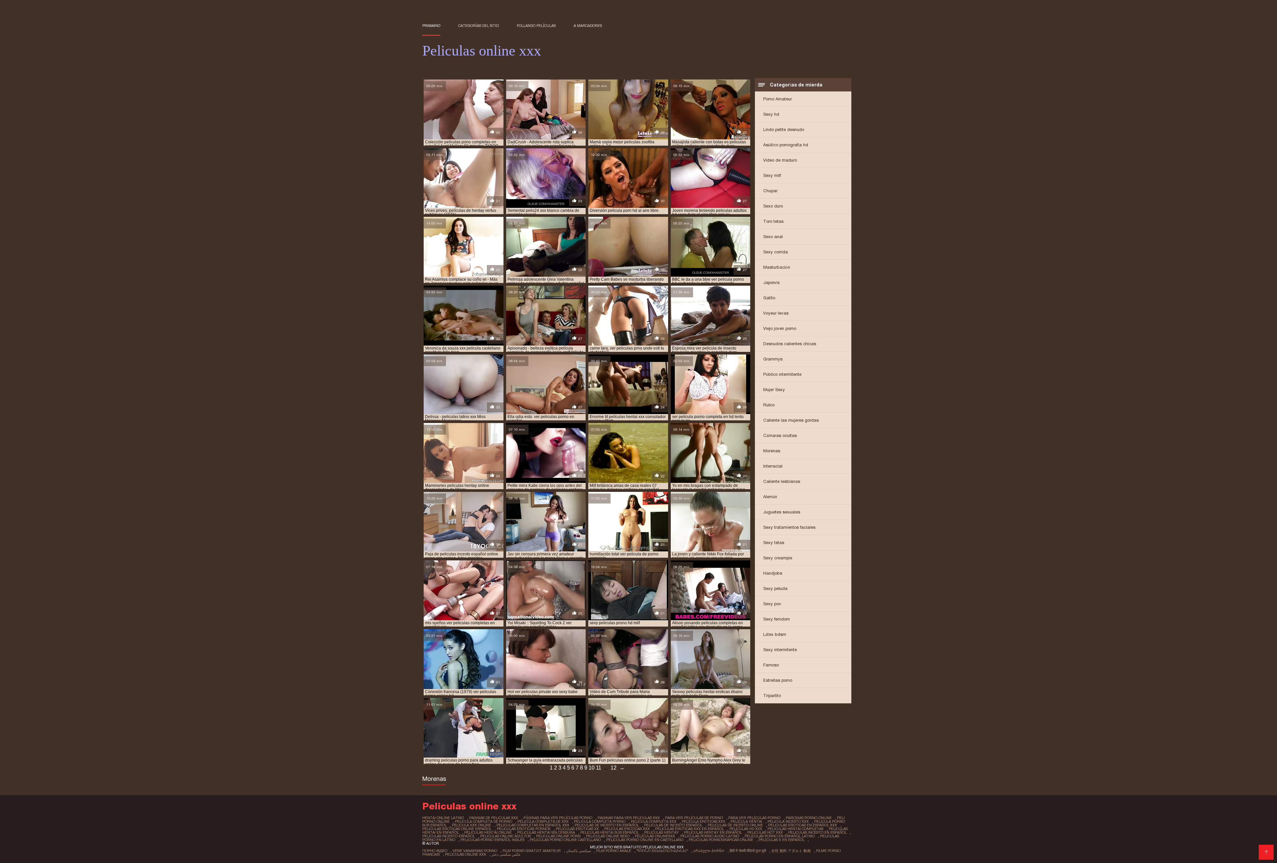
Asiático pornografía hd (785, 144)
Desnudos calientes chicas (789, 343)
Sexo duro (773, 206)
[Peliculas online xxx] (1266, 852)
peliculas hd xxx (745, 829)
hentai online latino (443, 818)
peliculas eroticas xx (577, 829)
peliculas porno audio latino (709, 836)
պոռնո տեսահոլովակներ (662, 851)
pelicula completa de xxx (543, 821)
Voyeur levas (775, 313)
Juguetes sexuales (781, 511)
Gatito (769, 297)
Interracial (772, 466)
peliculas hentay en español (713, 832)
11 (598, 768)
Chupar (770, 190)
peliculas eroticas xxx (627, 829)
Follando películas (536, 26)
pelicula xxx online (471, 825)
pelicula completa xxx (653, 821)
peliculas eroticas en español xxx (802, 825)
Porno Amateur (777, 98)
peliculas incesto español (448, 836)
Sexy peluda (775, 588)
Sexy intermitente (780, 649)
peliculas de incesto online (735, 825)
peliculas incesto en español (817, 832)
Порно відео (434, 851)
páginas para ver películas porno (557, 818)
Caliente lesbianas (781, 481)
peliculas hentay (661, 832)
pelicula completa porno (600, 821)
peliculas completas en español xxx (533, 825)
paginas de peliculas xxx (493, 818)
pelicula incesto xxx (788, 821)
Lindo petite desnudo (783, 129)
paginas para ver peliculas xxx (629, 818)
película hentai (746, 821)
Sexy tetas (773, 542)
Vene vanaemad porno (475, 851)
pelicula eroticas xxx (703, 821)
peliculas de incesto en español (607, 825)
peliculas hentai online (488, 832)
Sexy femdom (776, 619)
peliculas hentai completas (795, 829)
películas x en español (781, 840)
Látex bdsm (774, 634)
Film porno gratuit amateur (531, 851)
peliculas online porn (558, 836)
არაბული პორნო (708, 851)
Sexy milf (772, 175)
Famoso (771, 664)
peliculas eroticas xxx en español (689, 829)
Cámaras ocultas (780, 435)
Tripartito (772, 695)
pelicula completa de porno (483, 821)
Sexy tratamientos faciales (789, 527)
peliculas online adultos (505, 836)
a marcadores (588, 26)
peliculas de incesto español (673, 825)
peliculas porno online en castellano (644, 840)
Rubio (769, 404)
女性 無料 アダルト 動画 (791, 851)
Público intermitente (782, 374)
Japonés (771, 282)
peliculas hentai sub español (609, 832)
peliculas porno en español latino (780, 836)
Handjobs (772, 573)
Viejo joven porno (779, 328)
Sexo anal (773, 236)
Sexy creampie (777, 557)
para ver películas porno (754, 818)
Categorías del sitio (478, 26)
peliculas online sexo (608, 836)
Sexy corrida (775, 251)
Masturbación (776, 267)
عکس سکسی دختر (506, 854)
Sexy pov (772, 603)
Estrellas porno (777, 680)
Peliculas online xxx (465, 854)
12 (614, 768)
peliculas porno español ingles (492, 840)
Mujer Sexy (774, 389)
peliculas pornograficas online (721, 840)
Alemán (770, 496)
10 (592, 768)
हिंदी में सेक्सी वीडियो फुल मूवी (748, 851)
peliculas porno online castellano (565, 840)
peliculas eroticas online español (457, 829)
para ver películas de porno (694, 818)
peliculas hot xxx (765, 832)
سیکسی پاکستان (578, 851)
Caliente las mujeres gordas (791, 420)
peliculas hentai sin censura (546, 832)
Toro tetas (773, 221)
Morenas (771, 450)
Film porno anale (613, 851)
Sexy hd (771, 114)
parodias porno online (809, 818)
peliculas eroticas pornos (523, 829)
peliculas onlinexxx (655, 836)
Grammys (772, 359)
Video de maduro (780, 160)
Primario (431, 26)
